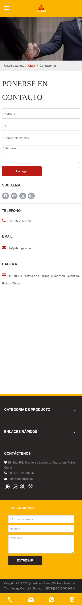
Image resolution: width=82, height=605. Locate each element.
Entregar (22, 171)
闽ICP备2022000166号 (60, 588)
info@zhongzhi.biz (19, 248)
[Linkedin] (22, 486)
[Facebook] (5, 196)
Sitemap (37, 588)
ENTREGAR (25, 560)
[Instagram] (31, 196)
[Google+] (14, 196)
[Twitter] (22, 196)
